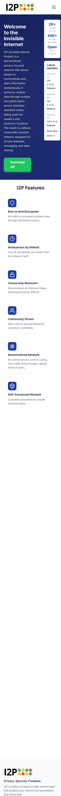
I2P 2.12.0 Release (51, 105)
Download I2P (17, 165)
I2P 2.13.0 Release (51, 84)
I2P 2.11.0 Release (52, 123)
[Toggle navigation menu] (54, 7)
